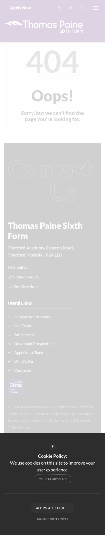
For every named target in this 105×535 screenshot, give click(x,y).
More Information (53, 478)
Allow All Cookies (52, 508)
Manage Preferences (52, 519)
